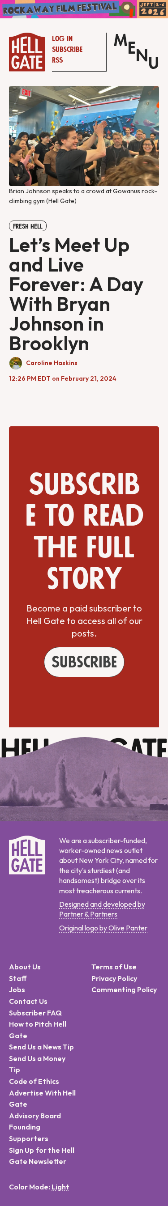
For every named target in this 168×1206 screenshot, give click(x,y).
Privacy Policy (114, 978)
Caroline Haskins (52, 363)
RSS (57, 60)
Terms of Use (114, 966)
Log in (62, 38)
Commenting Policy (124, 989)
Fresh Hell (28, 226)
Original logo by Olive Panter (103, 927)
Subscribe (67, 49)
